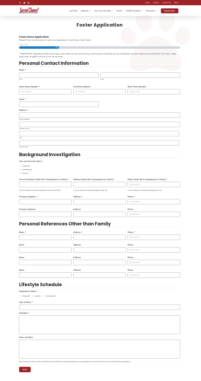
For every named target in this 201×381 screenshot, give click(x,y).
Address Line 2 (24, 128)
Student (38, 296)
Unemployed (27, 169)
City (20, 138)
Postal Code (23, 147)
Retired (25, 173)
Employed (26, 166)
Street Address (24, 119)
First (20, 79)
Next (25, 369)
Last (102, 79)
